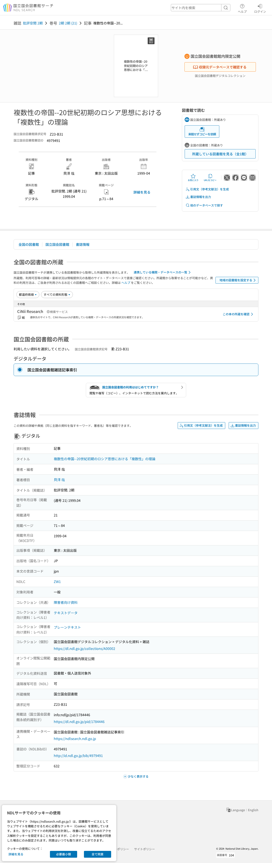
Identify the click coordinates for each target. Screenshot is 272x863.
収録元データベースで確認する (222, 66)
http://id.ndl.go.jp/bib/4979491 (78, 755)
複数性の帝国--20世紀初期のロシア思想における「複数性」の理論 (104, 458)
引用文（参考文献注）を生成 (209, 189)
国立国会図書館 (57, 244)
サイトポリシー (144, 849)
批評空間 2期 (33, 22)
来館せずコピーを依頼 (202, 134)
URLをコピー (210, 180)
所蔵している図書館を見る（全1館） (220, 153)
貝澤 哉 (59, 479)
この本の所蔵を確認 (236, 314)
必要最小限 (63, 854)
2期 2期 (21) (68, 22)
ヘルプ (242, 11)
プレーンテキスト (67, 627)
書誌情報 (82, 244)
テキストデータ (66, 612)
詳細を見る (141, 192)
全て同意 (97, 854)
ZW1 (57, 581)
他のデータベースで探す (206, 205)
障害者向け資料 (66, 602)
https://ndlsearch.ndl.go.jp (75, 738)
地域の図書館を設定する (236, 280)
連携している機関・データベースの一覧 (160, 272)
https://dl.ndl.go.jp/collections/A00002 (84, 648)
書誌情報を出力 (200, 197)
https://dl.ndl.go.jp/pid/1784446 (79, 721)
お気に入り (193, 180)
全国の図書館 (28, 244)
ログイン (260, 11)
